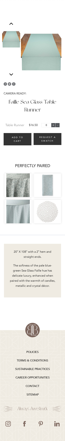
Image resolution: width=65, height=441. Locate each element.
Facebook (24, 423)
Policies (32, 352)
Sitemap (33, 395)
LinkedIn (57, 423)
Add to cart (17, 139)
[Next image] (11, 74)
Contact (32, 386)
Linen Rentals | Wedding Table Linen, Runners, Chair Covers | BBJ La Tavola (32, 330)
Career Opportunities (33, 378)
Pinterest (40, 423)
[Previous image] (11, 24)
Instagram (8, 423)
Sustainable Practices (32, 369)
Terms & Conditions (32, 361)
